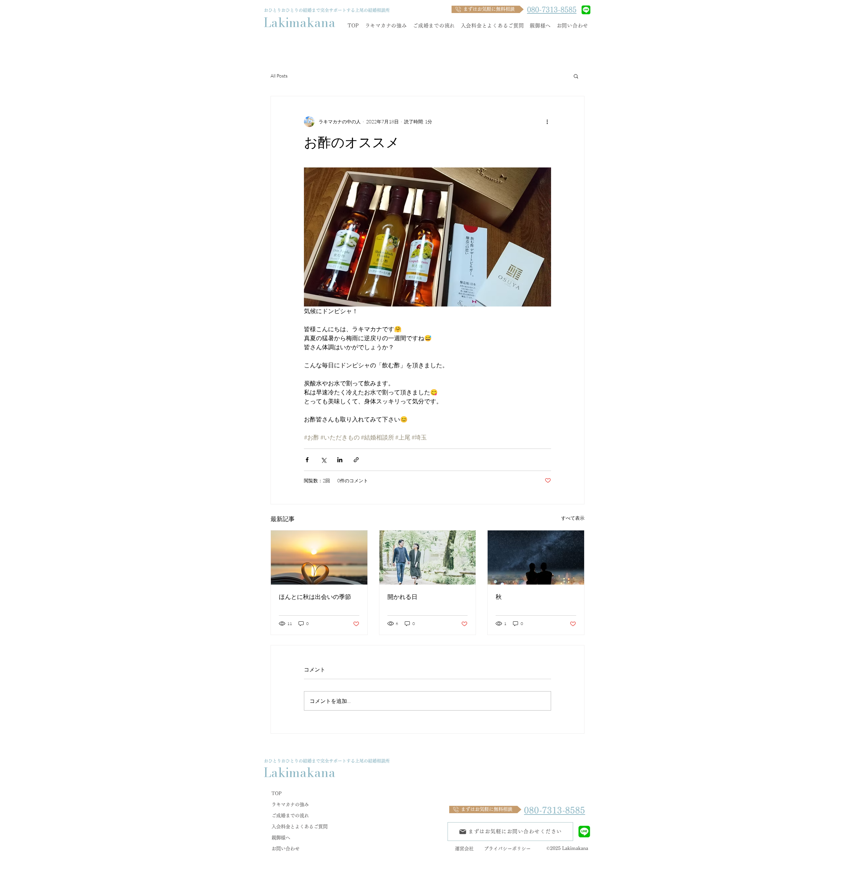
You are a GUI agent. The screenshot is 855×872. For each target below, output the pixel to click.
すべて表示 (572, 518)
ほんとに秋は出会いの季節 (315, 597)
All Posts (279, 76)
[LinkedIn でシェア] (340, 460)
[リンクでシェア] (356, 460)
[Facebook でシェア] (307, 460)
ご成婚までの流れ (290, 815)
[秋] (536, 557)
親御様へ (281, 837)
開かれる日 (402, 597)
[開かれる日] (427, 557)
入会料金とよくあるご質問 (300, 826)
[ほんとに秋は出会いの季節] (319, 557)
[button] (576, 76)
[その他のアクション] (547, 122)
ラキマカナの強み (290, 804)
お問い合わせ (286, 848)
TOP (277, 793)
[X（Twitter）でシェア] (323, 460)
